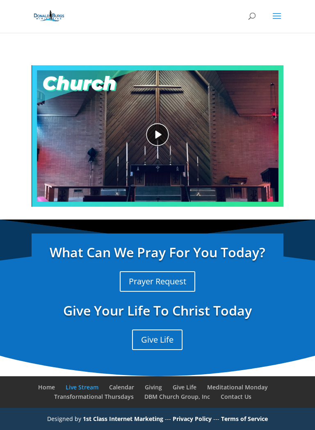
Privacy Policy (193, 419)
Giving (153, 387)
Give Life (157, 339)
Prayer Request (157, 281)
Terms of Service (244, 419)
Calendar (121, 387)
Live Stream (82, 387)
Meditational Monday (237, 387)
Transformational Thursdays (94, 396)
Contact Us (236, 396)
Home (46, 387)
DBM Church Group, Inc (177, 396)
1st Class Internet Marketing (124, 419)
